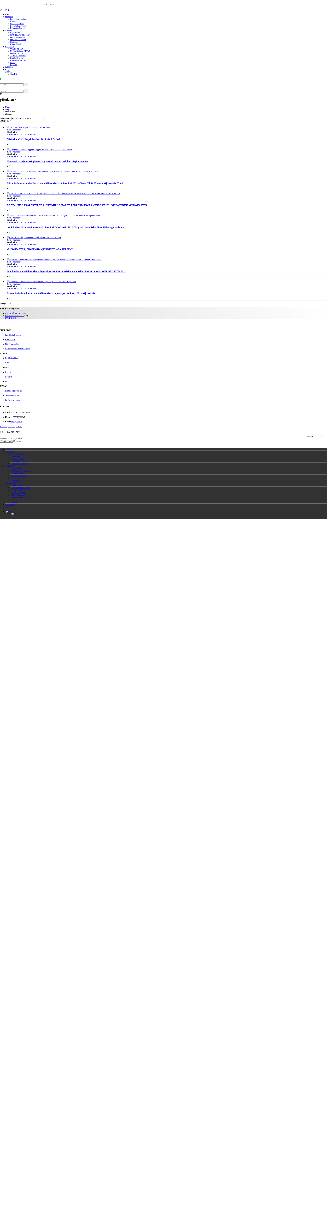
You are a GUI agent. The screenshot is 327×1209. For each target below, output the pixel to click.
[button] (3, 81)
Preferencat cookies (13, 400)
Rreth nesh (9, 46)
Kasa (16, 441)
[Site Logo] (4, 10)
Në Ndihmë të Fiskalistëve (21, 35)
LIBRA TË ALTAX (15, 134)
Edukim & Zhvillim (18, 26)
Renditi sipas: (5, 118)
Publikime (9, 67)
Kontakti (13, 65)
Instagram (11, 427)
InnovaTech (322, 436)
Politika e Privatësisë (13, 391)
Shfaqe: (3, 121)
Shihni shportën (7, 441)
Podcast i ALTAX (17, 53)
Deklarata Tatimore (18, 40)
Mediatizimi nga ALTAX (20, 51)
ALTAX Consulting (18, 56)
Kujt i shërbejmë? (17, 58)
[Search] (26, 84)
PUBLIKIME (30, 134)
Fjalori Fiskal (15, 44)
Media (12, 63)
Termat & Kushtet (12, 395)
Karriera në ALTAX (18, 60)
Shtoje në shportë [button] (14, 130)
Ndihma (8, 30)
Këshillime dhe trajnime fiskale (17, 349)
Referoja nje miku (12, 372)
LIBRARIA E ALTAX (14, 316)
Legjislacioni (15, 33)
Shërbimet (9, 17)
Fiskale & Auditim (12, 344)
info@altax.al (16, 422)
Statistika (13, 42)
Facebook (3, 427)
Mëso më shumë (49, 4)
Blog (7, 69)
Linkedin (19, 427)
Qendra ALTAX (17, 49)
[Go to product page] (166, 127)
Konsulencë (15, 21)
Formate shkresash (17, 37)
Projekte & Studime (18, 19)
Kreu (7, 14)
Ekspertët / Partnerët (18, 28)
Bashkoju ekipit (11, 358)
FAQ (7, 381)
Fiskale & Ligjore (17, 23)
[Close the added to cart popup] (20, 441)
